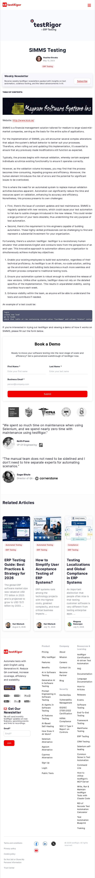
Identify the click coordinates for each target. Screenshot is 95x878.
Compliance (73, 545)
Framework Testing (82, 722)
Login (44, 768)
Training (81, 828)
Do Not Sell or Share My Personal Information (14, 860)
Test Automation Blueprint (83, 820)
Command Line (82, 766)
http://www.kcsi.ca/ (23, 120)
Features (46, 662)
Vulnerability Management (65, 701)
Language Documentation (84, 680)
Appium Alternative (47, 748)
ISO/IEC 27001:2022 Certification (65, 710)
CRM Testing (83, 741)
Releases (81, 694)
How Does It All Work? (48, 732)
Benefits (46, 667)
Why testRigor (49, 657)
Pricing (45, 652)
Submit (47, 394)
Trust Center (9, 868)
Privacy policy (10, 848)
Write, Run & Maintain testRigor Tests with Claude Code (83, 792)
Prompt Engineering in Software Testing (49, 695)
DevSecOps (65, 695)
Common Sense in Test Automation (83, 757)
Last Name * (55, 366)
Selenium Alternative (47, 740)
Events (80, 700)
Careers (63, 662)
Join (9, 743)
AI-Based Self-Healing (48, 725)
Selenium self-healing (84, 748)
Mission (63, 657)
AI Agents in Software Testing (48, 707)
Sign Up (46, 762)
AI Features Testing (47, 717)
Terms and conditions (13, 843)
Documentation (84, 674)
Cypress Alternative (47, 756)
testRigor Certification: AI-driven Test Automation (84, 659)
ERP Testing (48, 66)
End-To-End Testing (83, 714)
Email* (7, 728)
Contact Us (65, 667)
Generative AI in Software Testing (48, 683)
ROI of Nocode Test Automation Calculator (83, 807)
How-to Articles (81, 688)
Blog (61, 680)
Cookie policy (9, 854)
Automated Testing (14, 545)
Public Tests (48, 773)
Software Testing (81, 706)
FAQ (79, 668)
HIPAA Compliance (65, 720)
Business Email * (16, 379)
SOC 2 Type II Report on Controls (66, 729)
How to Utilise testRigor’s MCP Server (83, 777)
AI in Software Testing (49, 674)
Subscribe (82, 81)
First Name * (14, 366)
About (62, 652)
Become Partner (63, 674)
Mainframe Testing (82, 729)
